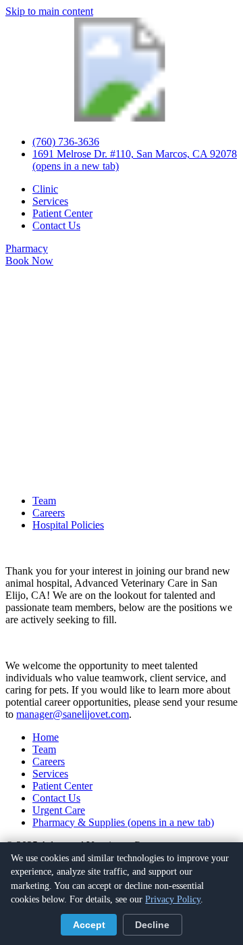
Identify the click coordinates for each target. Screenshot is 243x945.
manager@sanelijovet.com (72, 714)
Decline (152, 925)
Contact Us (56, 225)
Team (44, 500)
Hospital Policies (68, 525)
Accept (89, 925)
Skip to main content (49, 11)
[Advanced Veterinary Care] (121, 118)
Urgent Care (58, 810)
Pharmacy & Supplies (123, 822)
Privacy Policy (172, 899)
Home (45, 737)
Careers (48, 512)
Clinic (45, 189)
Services (50, 201)
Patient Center (62, 213)
